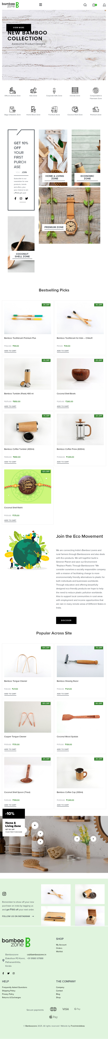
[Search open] (85, 4)
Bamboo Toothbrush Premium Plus (20, 338)
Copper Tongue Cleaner (15, 736)
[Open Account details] (104, 4)
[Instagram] (21, 198)
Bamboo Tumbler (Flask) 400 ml (18, 393)
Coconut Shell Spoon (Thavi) (17, 792)
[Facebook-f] (15, 198)
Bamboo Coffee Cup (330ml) (70, 792)
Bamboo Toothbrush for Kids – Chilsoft (74, 338)
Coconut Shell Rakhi (13, 507)
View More (18, 27)
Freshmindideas (78, 1026)
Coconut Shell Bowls (66, 393)
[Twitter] (26, 198)
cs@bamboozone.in (36, 954)
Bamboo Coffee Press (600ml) (71, 449)
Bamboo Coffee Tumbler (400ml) (19, 449)
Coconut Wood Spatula (67, 736)
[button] (40, 4)
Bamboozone (31, 1026)
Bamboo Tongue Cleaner (15, 681)
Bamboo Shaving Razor (67, 681)
